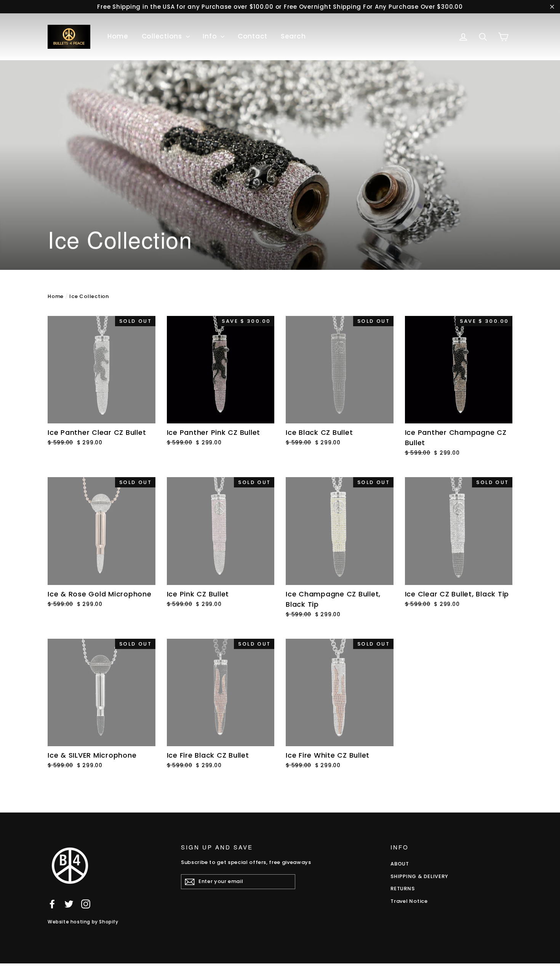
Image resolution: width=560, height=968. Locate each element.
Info (211, 36)
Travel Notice (409, 901)
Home (117, 36)
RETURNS (402, 888)
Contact (252, 36)
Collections (163, 36)
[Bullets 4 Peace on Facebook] (52, 904)
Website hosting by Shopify (83, 921)
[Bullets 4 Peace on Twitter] (69, 904)
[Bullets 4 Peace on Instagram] (85, 904)
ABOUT (399, 863)
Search (293, 36)
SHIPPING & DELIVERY (419, 876)
